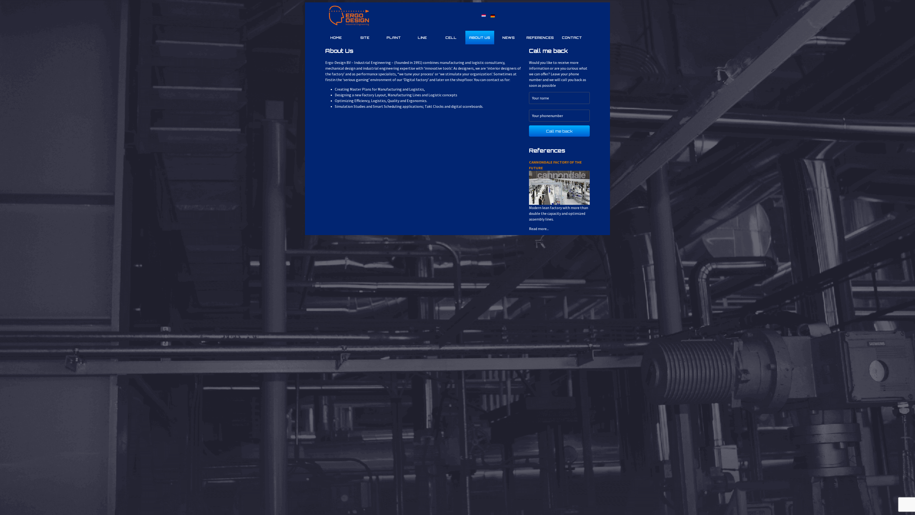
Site (364, 38)
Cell (451, 38)
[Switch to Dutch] (483, 15)
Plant (393, 38)
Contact (572, 38)
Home (336, 38)
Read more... (542, 184)
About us (479, 38)
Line (422, 38)
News (508, 38)
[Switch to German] (492, 15)
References (540, 38)
